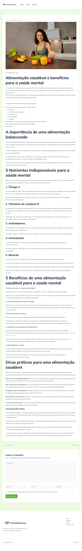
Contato (34, 4)
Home (22, 4)
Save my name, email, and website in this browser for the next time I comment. (33, 492)
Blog (27, 4)
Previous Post (8, 445)
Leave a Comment (11, 20)
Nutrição (68, 520)
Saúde (68, 522)
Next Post (75, 445)
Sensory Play (69, 524)
